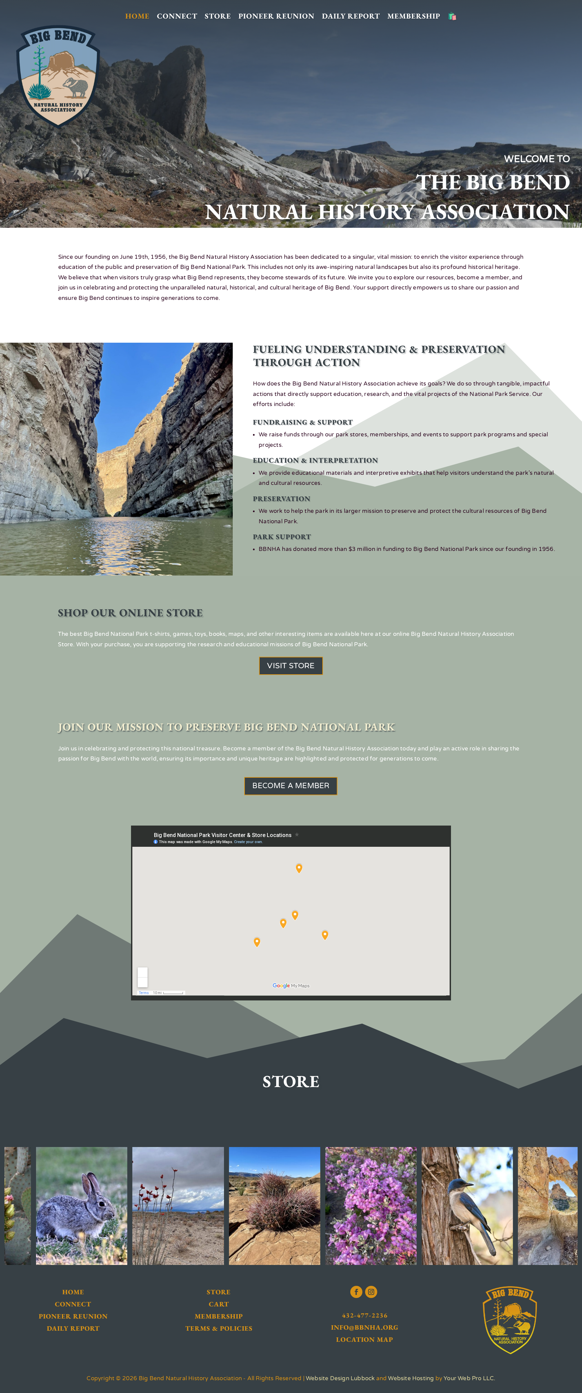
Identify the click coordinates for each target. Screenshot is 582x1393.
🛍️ (452, 16)
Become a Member (290, 785)
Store (218, 16)
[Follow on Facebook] (356, 1292)
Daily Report (351, 16)
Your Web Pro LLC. (469, 1378)
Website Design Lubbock (340, 1378)
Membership (413, 16)
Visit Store (291, 665)
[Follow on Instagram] (371, 1292)
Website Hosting (411, 1378)
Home (137, 16)
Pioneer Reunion (276, 16)
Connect (177, 16)
